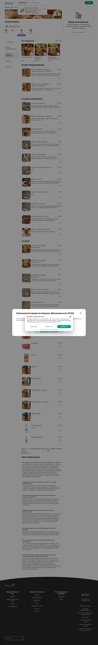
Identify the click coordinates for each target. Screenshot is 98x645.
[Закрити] (80, 313)
